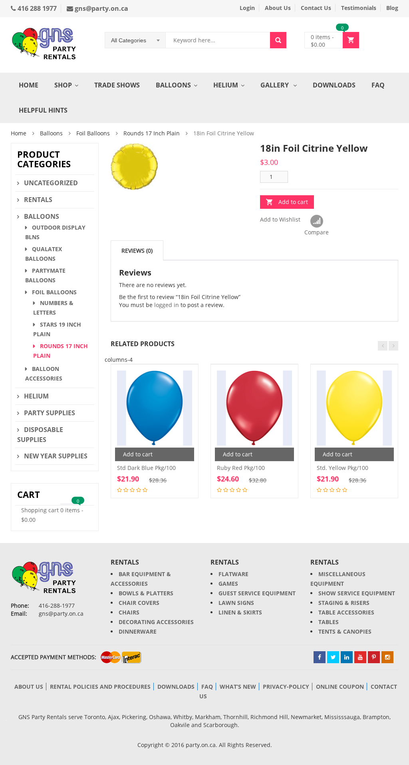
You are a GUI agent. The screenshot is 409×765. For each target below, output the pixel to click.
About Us (278, 8)
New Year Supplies (55, 456)
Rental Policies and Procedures (100, 686)
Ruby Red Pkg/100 (241, 468)
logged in (166, 305)
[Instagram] (387, 657)
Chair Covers (139, 602)
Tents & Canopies (344, 631)
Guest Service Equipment (257, 593)
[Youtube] (360, 657)
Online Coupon (340, 686)
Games (228, 583)
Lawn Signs (236, 602)
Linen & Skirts (240, 612)
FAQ (378, 85)
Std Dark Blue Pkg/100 (146, 468)
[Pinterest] (374, 657)
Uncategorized (51, 182)
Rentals (38, 199)
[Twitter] (333, 657)
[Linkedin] (346, 657)
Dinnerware (138, 631)
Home (28, 85)
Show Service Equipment (356, 593)
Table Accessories (346, 612)
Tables (328, 622)
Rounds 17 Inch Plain (151, 133)
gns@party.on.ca (100, 8)
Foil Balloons (93, 133)
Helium (225, 85)
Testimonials (358, 8)
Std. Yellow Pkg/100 (342, 468)
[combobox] (135, 40)
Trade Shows (117, 85)
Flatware (233, 574)
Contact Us (316, 8)
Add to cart (293, 202)
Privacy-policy (286, 686)
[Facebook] (319, 657)
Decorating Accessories (156, 622)
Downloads (334, 85)
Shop (63, 85)
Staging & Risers (343, 602)
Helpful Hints (43, 110)
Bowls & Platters (146, 593)
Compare (316, 221)
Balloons (173, 85)
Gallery (275, 85)
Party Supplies (49, 412)
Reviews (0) (137, 250)
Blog (392, 8)
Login (247, 8)
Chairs (129, 612)
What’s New (238, 686)
